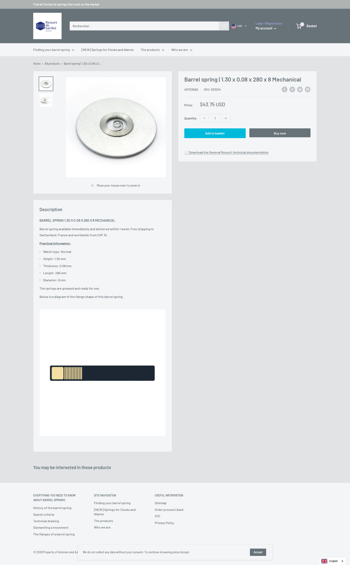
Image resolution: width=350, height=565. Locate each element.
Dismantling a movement (50, 527)
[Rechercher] (224, 25)
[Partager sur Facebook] (284, 89)
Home (37, 63)
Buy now (280, 133)
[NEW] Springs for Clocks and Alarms (107, 50)
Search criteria (43, 514)
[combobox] (144, 25)
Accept (258, 552)
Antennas (191, 89)
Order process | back (169, 509)
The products (150, 50)
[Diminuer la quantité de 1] (204, 118)
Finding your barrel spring (51, 50)
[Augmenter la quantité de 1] (226, 118)
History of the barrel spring (52, 508)
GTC (157, 516)
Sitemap (160, 503)
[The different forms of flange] (102, 372)
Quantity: (190, 118)
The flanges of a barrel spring (54, 534)
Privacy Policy (164, 523)
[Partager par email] (308, 89)
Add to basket (215, 133)
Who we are (179, 50)
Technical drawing (46, 521)
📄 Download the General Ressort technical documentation (226, 152)
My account (264, 28)
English (333, 561)
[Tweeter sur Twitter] (300, 89)
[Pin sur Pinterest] (292, 89)
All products (52, 63)
